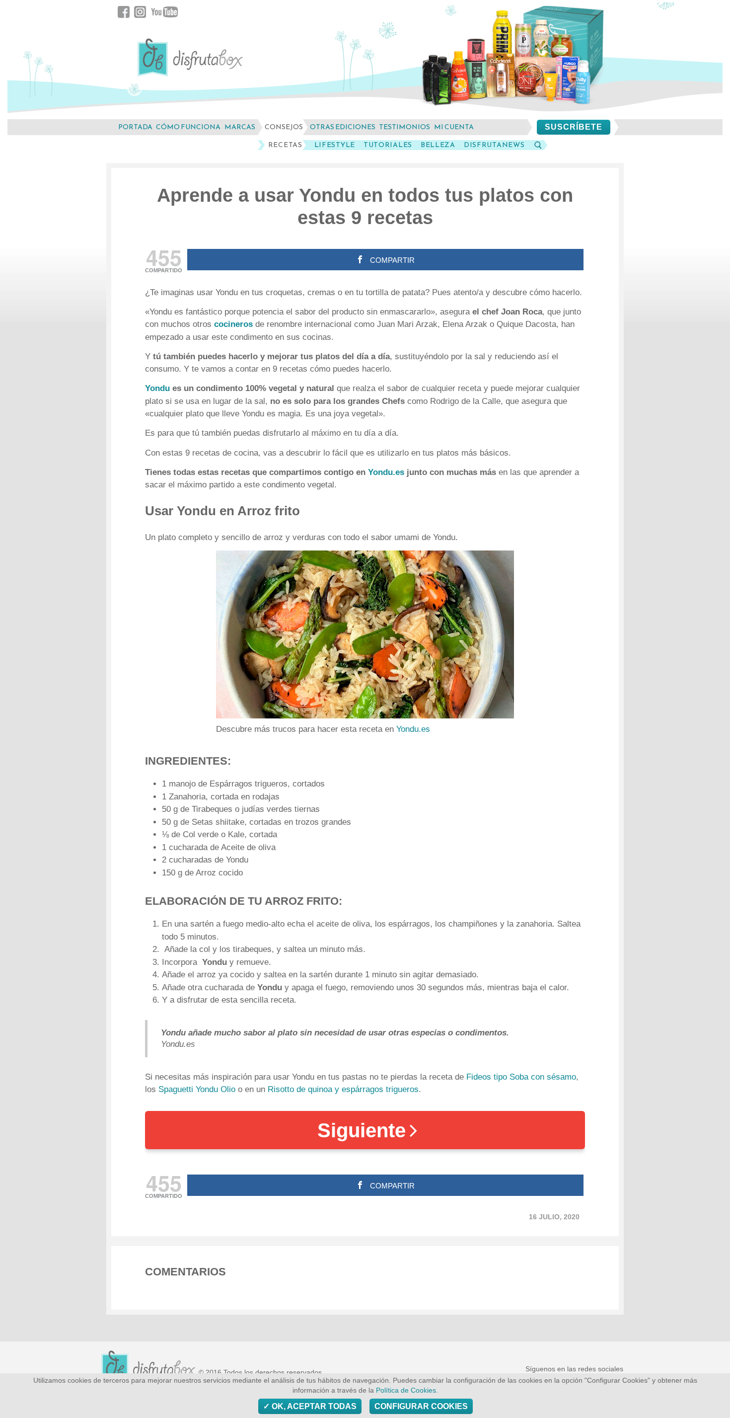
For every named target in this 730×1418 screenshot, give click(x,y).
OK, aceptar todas (313, 1406)
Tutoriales (388, 145)
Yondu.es (386, 472)
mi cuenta (454, 127)
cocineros (234, 324)
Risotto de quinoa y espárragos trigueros (343, 1089)
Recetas (285, 145)
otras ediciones (342, 127)
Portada (135, 127)
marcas (239, 127)
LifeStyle (334, 145)
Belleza (438, 145)
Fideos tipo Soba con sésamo (521, 1077)
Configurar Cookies (421, 1406)
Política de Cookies (406, 1390)
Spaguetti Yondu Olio (196, 1089)
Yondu (158, 388)
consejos (284, 127)
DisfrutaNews (494, 145)
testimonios (404, 127)
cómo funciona (188, 127)
